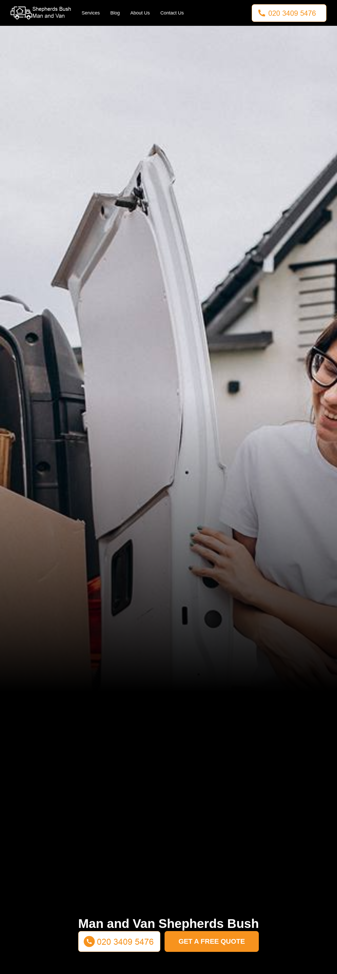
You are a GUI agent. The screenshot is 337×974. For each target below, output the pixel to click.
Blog (115, 13)
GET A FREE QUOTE (212, 941)
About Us (140, 13)
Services (91, 13)
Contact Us (172, 13)
